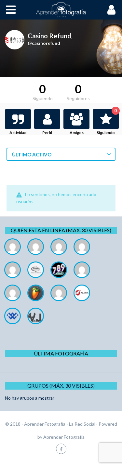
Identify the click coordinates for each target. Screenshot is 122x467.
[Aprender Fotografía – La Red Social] (61, 10)
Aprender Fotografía (64, 437)
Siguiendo (107, 122)
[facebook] (61, 448)
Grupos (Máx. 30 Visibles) (61, 385)
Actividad (17, 132)
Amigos (77, 132)
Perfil (47, 132)
